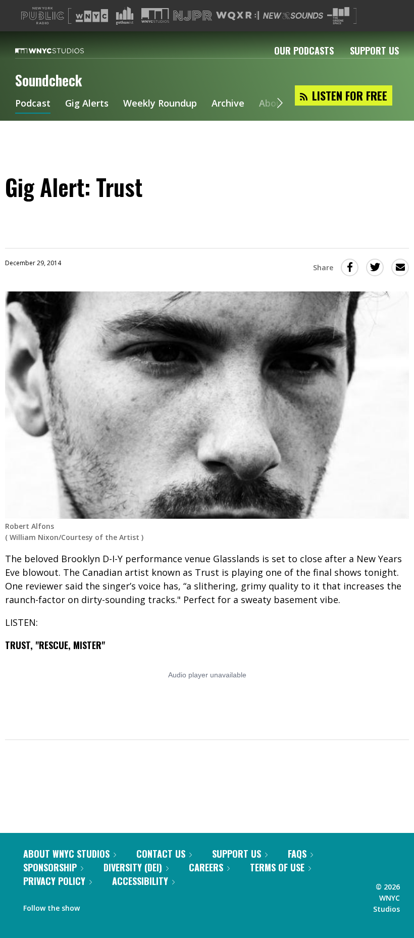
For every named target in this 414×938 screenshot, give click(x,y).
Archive (228, 104)
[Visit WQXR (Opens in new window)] (237, 16)
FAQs (297, 853)
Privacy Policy (54, 880)
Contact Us (160, 853)
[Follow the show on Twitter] (114, 906)
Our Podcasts (304, 50)
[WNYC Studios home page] (62, 50)
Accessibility (140, 880)
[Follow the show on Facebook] (94, 906)
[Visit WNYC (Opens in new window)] (92, 15)
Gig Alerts (87, 104)
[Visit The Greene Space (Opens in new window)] (338, 16)
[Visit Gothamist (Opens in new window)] (124, 16)
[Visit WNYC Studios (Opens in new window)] (155, 15)
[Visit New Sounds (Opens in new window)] (293, 15)
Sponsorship (50, 867)
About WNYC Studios (66, 853)
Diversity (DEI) (133, 867)
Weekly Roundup (160, 104)
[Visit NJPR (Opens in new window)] (192, 16)
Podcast (32, 104)
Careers (206, 867)
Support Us (374, 50)
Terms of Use (277, 867)
